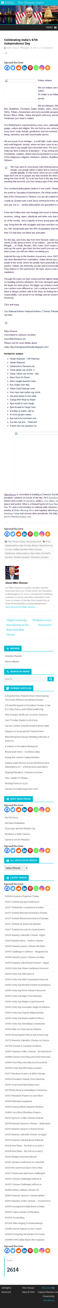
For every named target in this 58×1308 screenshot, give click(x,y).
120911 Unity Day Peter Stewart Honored (25, 990)
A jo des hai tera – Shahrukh (23, 422)
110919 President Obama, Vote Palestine (25, 1079)
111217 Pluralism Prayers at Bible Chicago (25, 1073)
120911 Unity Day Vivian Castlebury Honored (26, 968)
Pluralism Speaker (40, 557)
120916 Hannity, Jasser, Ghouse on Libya (24, 957)
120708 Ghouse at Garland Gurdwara (23, 1046)
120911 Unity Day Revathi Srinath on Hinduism (27, 985)
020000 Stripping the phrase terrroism (25, 1234)
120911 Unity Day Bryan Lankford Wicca (24, 1018)
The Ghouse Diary (16, 541)
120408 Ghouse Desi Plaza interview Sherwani (27, 1057)
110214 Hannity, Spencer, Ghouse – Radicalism (27, 1123)
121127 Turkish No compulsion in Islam (24, 907)
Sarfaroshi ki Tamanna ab (22, 366)
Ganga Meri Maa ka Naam (23, 399)
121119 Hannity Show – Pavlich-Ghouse (24, 940)
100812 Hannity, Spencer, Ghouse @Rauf (24, 1195)
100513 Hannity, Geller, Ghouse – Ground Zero (28, 1201)
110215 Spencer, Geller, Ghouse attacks (24, 1118)
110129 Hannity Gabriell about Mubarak (24, 1140)
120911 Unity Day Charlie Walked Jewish (24, 1012)
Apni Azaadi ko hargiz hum (23, 407)
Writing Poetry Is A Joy (16, 783)
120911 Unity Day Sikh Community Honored (26, 979)
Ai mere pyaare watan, (21, 414)
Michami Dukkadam (15, 823)
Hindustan (10, 553)
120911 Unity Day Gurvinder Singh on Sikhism (27, 1007)
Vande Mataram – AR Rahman (25, 358)
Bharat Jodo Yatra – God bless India (22, 752)
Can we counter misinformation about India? (27, 726)
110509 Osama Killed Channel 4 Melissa (24, 1107)
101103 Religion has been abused (21, 1157)
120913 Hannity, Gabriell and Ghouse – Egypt (27, 963)
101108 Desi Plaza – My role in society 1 (24, 1151)
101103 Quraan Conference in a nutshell (24, 1162)
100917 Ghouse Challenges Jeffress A (23, 1184)
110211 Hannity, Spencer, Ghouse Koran (24, 1129)
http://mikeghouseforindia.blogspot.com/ (29, 347)
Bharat (35, 545)
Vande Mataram (17, 362)
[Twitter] (12, 67)
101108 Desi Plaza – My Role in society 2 (24, 1145)
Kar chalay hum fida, (20, 384)
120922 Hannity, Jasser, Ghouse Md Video (25, 946)
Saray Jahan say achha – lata (24, 373)
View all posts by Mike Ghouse (21, 607)
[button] (49, 28)
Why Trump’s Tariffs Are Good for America (26, 714)
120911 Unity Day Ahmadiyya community (25, 1023)
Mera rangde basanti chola (23, 381)
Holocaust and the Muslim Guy (20, 828)
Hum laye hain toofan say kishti (25, 392)
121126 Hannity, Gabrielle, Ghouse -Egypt (25, 935)
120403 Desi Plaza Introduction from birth (26, 1062)
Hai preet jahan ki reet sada (23, 396)
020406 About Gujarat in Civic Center (23, 1229)
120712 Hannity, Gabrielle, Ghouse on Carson (27, 1040)
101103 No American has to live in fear (24, 1168)
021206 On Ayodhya (14, 1217)
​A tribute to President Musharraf (21, 746)
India (37, 553)
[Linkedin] (24, 67)
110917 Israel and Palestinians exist (22, 1085)
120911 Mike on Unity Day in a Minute (23, 1029)
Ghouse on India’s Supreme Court (21, 789)
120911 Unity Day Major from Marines (23, 996)
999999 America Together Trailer (22, 896)
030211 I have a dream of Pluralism (22, 1212)
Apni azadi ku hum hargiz (22, 403)
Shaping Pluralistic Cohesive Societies (24, 772)
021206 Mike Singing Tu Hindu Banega (23, 1223)
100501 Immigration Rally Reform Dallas (25, 1206)
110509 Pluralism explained (18, 1101)
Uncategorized (33, 541)
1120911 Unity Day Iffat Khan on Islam (23, 1068)
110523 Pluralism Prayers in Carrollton (24, 1095)
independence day (25, 553)
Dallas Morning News (24, 510)
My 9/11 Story (11, 817)
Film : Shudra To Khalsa (16, 778)
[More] (47, 67)
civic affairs (49, 500)
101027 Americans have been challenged (25, 1173)
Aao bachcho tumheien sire (23, 418)
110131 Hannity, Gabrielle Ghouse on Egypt (26, 1134)
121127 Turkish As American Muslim (23, 924)
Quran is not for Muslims (17, 839)
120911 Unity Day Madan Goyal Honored (24, 1001)
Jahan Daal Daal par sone (22, 388)
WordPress (48, 1300)
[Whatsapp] (36, 67)
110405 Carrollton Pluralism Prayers (23, 1112)
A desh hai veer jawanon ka (23, 425)
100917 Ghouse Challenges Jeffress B (23, 1179)
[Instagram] (41, 67)
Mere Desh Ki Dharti (20, 377)
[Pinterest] (30, 67)
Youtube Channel (13, 656)
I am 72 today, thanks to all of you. (21, 720)
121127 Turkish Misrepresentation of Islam (26, 913)
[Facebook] (7, 67)
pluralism (30, 500)
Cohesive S (47, 494)
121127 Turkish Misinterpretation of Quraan (26, 918)
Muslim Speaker (22, 557)
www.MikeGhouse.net (15, 339)
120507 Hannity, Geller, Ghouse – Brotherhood (28, 1051)
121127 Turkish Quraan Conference (22, 902)
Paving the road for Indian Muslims (22, 757)
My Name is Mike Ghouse (17, 834)
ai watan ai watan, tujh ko (22, 411)
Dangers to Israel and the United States (24, 731)
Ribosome (47, 1288)
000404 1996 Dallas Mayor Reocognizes (24, 1240)
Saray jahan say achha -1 (22, 370)
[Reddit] (18, 67)
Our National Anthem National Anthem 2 (23, 311)
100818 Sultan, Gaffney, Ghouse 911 (22, 1190)
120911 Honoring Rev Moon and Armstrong (26, 1035)
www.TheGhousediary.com (18, 516)
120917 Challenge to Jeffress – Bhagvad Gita (26, 951)
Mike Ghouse (12, 48)
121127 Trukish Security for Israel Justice (25, 929)
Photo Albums (12, 661)
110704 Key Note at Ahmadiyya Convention (26, 1090)
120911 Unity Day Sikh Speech (19, 974)
